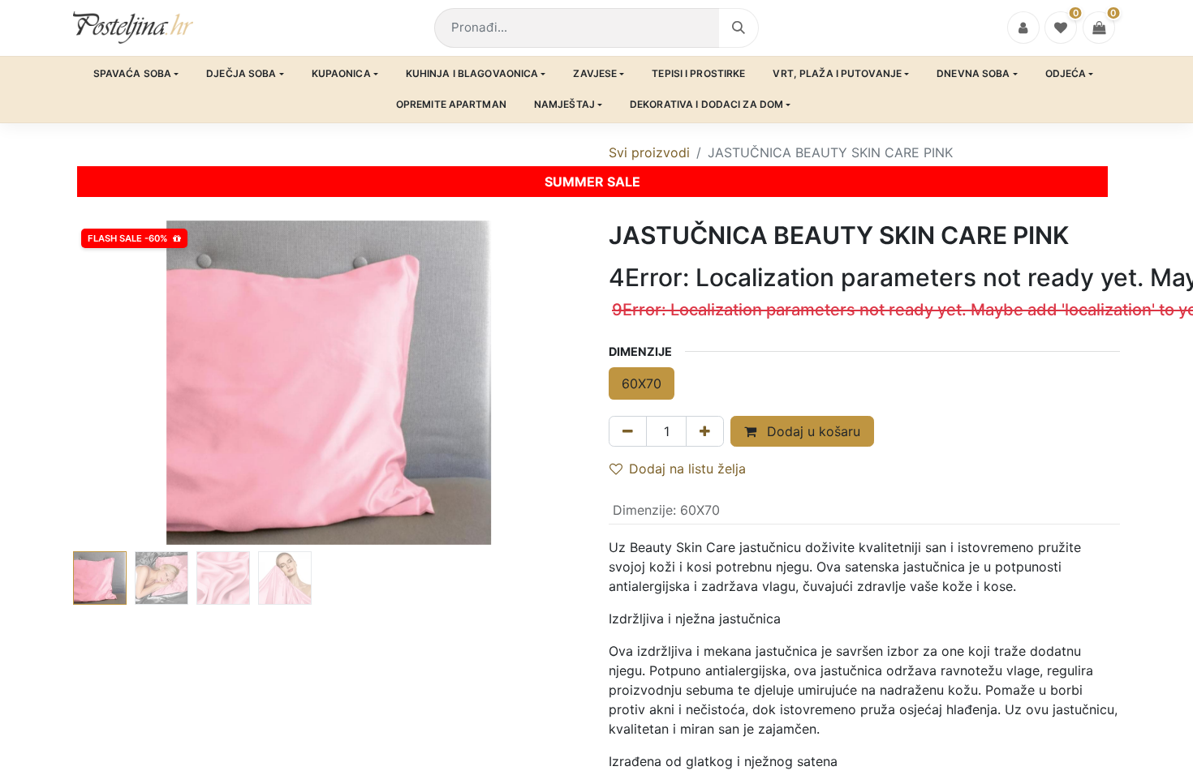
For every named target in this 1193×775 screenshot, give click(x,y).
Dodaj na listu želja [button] (687, 468)
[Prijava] (1023, 27)
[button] (111, 382)
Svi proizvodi (649, 152)
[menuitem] (136, 74)
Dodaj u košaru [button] (811, 431)
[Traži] (739, 28)
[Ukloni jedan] (628, 431)
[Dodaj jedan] (705, 431)
